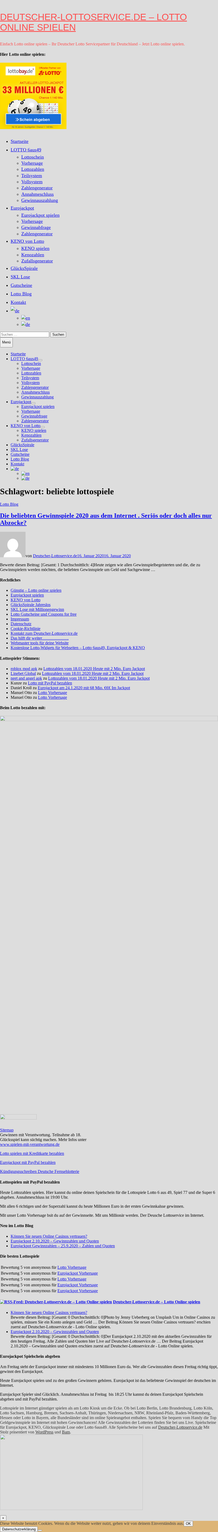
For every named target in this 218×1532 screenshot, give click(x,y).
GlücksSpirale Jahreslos (31, 604)
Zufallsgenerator (37, 260)
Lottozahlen (32, 169)
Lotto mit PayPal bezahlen (50, 683)
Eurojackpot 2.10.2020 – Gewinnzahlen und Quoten (55, 1241)
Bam (66, 1432)
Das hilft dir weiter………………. (40, 638)
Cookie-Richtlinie (25, 628)
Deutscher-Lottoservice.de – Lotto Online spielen (93, 22)
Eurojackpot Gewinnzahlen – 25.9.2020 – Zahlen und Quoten (63, 1246)
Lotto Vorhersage (52, 692)
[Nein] (40, 1530)
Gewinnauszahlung (39, 200)
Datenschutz (21, 624)
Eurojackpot (22, 208)
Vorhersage (32, 163)
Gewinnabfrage (36, 227)
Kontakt (18, 302)
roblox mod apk (24, 668)
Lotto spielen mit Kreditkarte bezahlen (32, 1153)
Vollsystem (32, 181)
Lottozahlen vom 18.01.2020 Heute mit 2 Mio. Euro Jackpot (94, 668)
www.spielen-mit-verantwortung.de (30, 1144)
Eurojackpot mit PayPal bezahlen (28, 1162)
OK (188, 1524)
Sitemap (7, 1130)
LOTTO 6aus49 (26, 149)
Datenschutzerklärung (19, 1529)
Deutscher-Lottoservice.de (55, 556)
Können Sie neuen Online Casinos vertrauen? (49, 1236)
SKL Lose (20, 276)
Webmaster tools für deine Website (40, 643)
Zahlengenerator (37, 187)
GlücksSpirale (24, 268)
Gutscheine (21, 285)
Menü (6, 342)
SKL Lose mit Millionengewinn (37, 609)
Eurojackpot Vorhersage (77, 1273)
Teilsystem (31, 175)
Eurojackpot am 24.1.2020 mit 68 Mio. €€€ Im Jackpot (84, 688)
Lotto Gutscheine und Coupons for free (44, 614)
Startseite (19, 141)
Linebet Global (23, 673)
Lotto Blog (21, 293)
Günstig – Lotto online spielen (36, 590)
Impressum (20, 619)
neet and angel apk (26, 678)
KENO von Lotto (27, 241)
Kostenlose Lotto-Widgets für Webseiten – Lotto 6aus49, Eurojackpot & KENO (78, 647)
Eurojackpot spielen (40, 215)
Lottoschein (32, 157)
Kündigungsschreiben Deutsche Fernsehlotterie (39, 1171)
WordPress (44, 1432)
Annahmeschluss (37, 194)
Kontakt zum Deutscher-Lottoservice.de (44, 633)
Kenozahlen (32, 254)
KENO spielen (35, 248)
